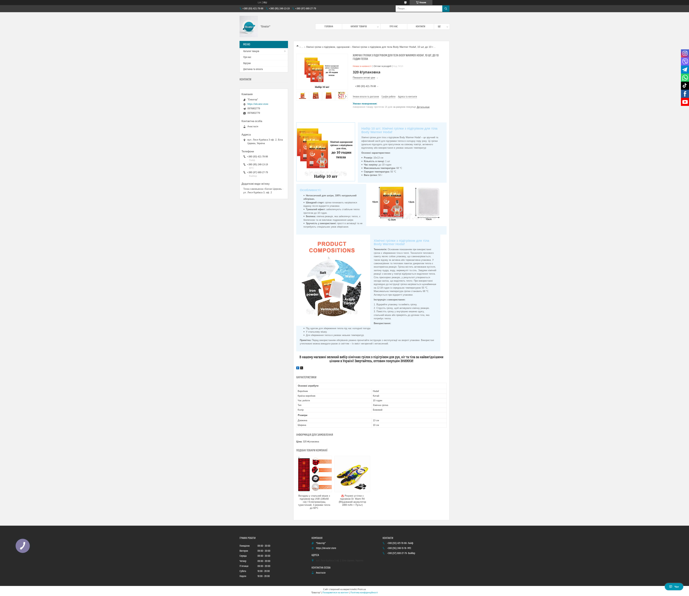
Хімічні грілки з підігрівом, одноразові (328, 46)
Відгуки (247, 63)
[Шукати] (445, 8)
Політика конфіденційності (364, 592)
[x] (301, 368)
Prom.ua (362, 589)
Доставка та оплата (253, 69)
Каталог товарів (359, 26)
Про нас (394, 26)
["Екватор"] (249, 26)
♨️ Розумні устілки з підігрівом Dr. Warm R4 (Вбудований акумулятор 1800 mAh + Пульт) (352, 500)
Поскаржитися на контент (335, 592)
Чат (676, 586)
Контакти (420, 26)
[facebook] (297, 368)
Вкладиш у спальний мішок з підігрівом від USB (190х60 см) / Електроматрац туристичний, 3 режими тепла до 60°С (314, 501)
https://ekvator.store (257, 104)
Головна (328, 26)
